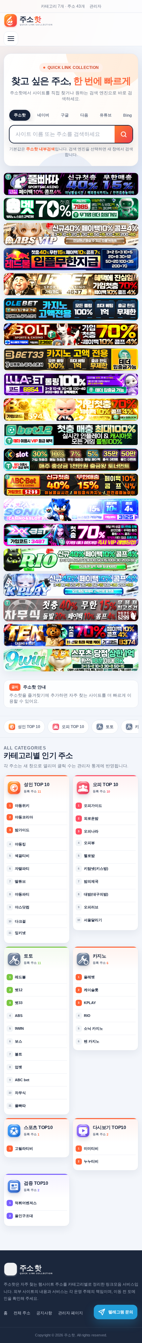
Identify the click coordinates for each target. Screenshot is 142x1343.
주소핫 (20, 115)
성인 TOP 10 (29, 726)
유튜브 (106, 115)
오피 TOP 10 (73, 726)
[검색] (123, 134)
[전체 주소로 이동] (11, 38)
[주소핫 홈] (32, 20)
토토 (110, 726)
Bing (127, 115)
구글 (65, 115)
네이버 (43, 115)
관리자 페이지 (70, 1313)
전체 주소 (22, 1313)
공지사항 (44, 1313)
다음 (84, 115)
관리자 (95, 6)
